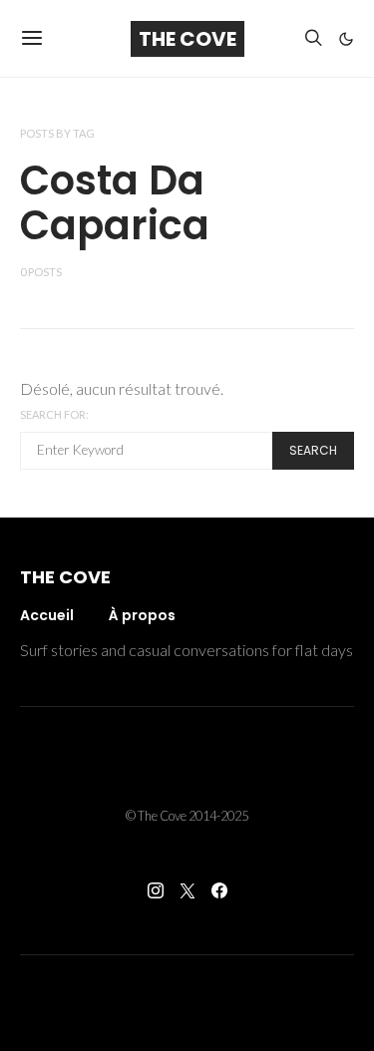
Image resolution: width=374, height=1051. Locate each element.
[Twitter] (187, 890)
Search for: (54, 414)
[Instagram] (156, 890)
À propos (142, 615)
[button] (346, 39)
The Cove (187, 39)
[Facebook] (219, 890)
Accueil (47, 615)
